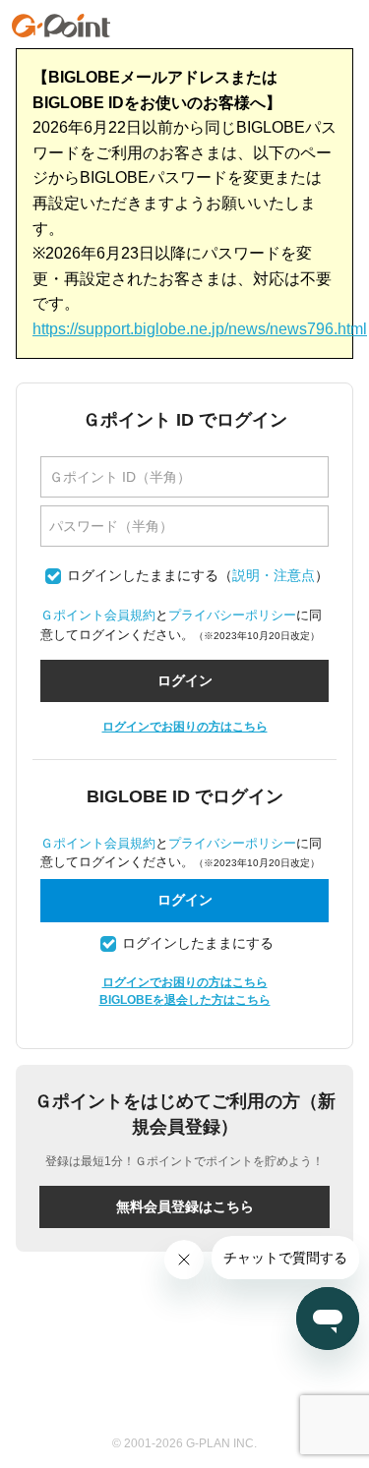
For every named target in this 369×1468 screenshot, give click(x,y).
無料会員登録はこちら (185, 1206)
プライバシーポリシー (232, 615)
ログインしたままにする (142, 575)
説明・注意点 (273, 575)
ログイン (185, 900)
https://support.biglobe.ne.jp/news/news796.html (199, 329)
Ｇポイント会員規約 (97, 615)
